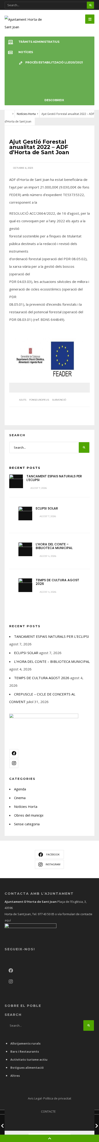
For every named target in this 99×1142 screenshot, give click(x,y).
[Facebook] (13, 753)
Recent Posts (25, 468)
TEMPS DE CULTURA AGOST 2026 (57, 582)
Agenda (20, 789)
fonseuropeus (39, 399)
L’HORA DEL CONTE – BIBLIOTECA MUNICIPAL (54, 546)
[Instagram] (13, 763)
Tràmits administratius (38, 41)
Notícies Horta (26, 114)
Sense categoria (27, 824)
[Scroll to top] (49, 1138)
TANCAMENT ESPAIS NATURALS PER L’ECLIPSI (54, 478)
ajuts (22, 399)
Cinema (20, 797)
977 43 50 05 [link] (46, 914)
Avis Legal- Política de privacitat (49, 1098)
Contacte (48, 1111)
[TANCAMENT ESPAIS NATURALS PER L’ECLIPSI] (16, 481)
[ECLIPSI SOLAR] (25, 513)
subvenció (59, 399)
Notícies (25, 52)
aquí (8, 920)
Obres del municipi (28, 815)
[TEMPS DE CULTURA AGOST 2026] (25, 585)
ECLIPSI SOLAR (47, 508)
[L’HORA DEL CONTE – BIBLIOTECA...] (25, 549)
